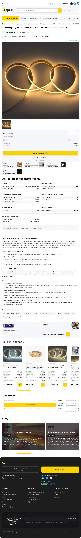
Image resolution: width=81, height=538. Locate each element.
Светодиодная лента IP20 (47, 313)
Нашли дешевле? (8, 136)
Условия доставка (33, 494)
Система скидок (40, 160)
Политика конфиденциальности (11, 507)
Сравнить (34, 36)
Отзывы (4, 497)
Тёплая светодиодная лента (66, 313)
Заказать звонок (60, 469)
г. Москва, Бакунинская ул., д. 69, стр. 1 (16, 478)
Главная (4, 24)
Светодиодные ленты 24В (48, 24)
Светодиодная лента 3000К (11, 313)
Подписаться (72, 518)
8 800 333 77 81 (63, 4)
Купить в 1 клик (39, 157)
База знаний (58, 497)
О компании (5, 492)
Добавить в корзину (39, 153)
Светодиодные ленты (30, 24)
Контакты (5, 504)
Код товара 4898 (11, 32)
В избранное (46, 36)
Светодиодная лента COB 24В (12, 317)
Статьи (56, 494)
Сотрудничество (7, 499)
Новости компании (59, 492)
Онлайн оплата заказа (34, 499)
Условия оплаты (32, 497)
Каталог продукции (12, 18)
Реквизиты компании (8, 502)
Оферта (30, 502)
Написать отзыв (30, 404)
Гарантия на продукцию (9, 494)
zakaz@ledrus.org (51, 4)
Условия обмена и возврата (36, 492)
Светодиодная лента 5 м (29, 313)
